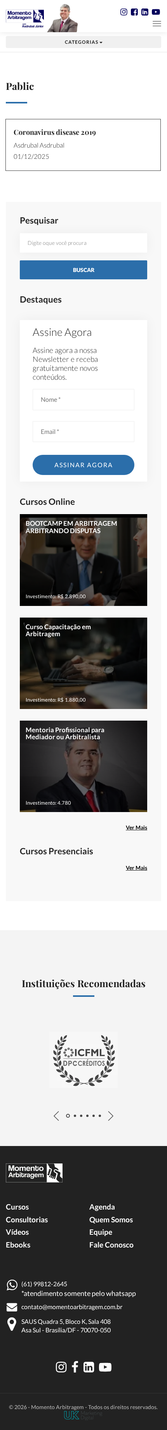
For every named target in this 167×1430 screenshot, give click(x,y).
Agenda (102, 1206)
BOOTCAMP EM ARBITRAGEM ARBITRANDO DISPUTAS (71, 526)
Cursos (17, 1206)
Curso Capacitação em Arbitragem (58, 630)
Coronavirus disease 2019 (55, 132)
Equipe (100, 1231)
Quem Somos (111, 1219)
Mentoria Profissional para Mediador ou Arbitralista (65, 733)
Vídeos (17, 1231)
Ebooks (18, 1244)
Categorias (82, 42)
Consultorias (27, 1219)
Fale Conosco (111, 1244)
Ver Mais (136, 827)
